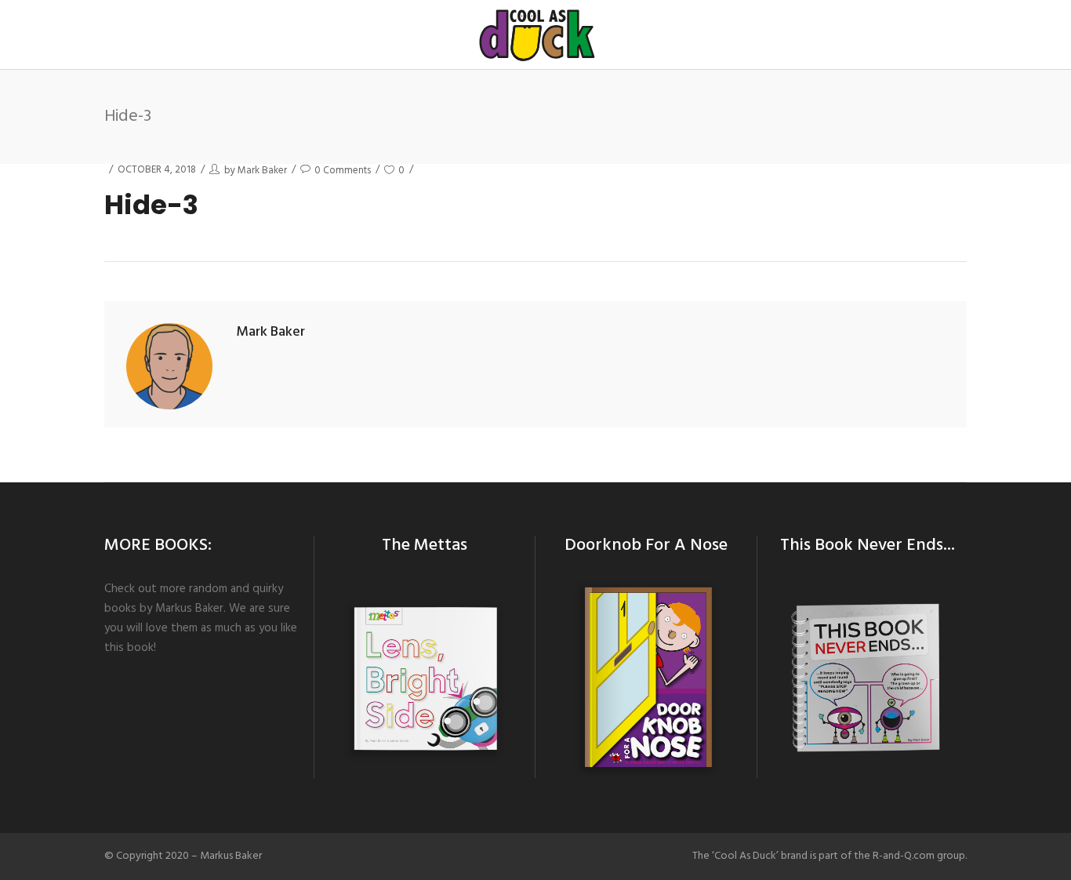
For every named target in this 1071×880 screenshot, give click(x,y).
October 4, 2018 (157, 170)
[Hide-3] (169, 366)
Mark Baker (262, 170)
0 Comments (342, 170)
